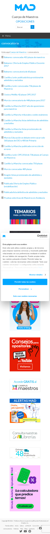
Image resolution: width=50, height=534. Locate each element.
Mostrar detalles (36, 275)
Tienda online (9, 526)
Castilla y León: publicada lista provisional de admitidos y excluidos (23, 79)
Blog (26, 529)
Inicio (16, 526)
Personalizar (24, 289)
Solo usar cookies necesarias (25, 296)
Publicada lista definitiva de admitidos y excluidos (26, 192)
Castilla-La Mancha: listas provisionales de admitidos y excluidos (23, 130)
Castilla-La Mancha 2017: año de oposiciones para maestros (24, 107)
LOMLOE (28, 526)
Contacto (32, 529)
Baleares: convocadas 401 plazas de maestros (24, 57)
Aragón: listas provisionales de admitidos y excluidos (23, 176)
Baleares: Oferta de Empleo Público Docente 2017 (24, 64)
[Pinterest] (30, 531)
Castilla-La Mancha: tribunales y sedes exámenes (26, 115)
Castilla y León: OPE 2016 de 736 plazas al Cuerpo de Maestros (26, 156)
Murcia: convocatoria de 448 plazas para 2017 (24, 100)
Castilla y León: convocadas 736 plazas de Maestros (22, 87)
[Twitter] (21, 531)
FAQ (21, 529)
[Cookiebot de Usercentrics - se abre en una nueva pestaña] (37, 236)
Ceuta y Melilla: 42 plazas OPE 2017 (20, 94)
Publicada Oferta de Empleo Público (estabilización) (20, 185)
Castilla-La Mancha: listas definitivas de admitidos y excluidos (26, 122)
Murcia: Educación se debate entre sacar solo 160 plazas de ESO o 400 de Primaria (24, 139)
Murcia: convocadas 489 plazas (18, 169)
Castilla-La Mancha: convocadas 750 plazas (23, 163)
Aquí (40, 267)
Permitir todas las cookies (25, 282)
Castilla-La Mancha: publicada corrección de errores (24, 147)
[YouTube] (25, 531)
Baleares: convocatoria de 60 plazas (20, 71)
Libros (22, 526)
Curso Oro (36, 526)
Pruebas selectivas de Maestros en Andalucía (24, 198)
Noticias (16, 529)
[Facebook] (40, 528)
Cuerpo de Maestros (25, 17)
